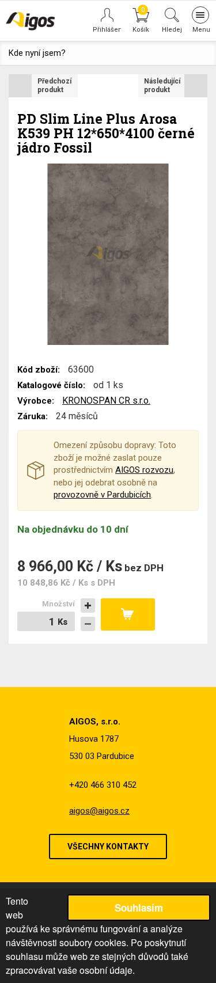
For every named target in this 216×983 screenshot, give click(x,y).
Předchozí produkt (54, 85)
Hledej (172, 29)
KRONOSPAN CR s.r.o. (106, 400)
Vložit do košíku (128, 614)
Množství (58, 603)
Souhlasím (139, 907)
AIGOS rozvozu (144, 470)
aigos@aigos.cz (99, 811)
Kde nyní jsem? (37, 53)
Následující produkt (162, 85)
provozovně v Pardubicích (102, 494)
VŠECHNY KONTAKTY (108, 846)
